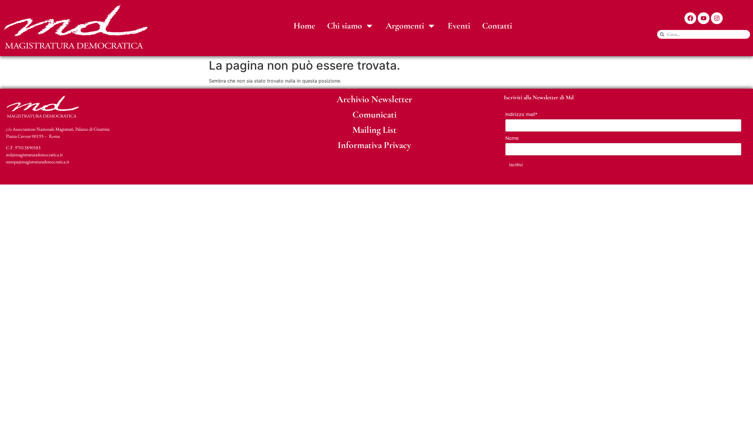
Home (304, 25)
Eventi (459, 25)
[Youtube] (703, 18)
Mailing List (374, 129)
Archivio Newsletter (374, 99)
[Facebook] (690, 18)
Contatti (497, 25)
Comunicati (374, 114)
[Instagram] (717, 18)
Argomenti (405, 25)
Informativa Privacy (374, 145)
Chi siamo (344, 25)
